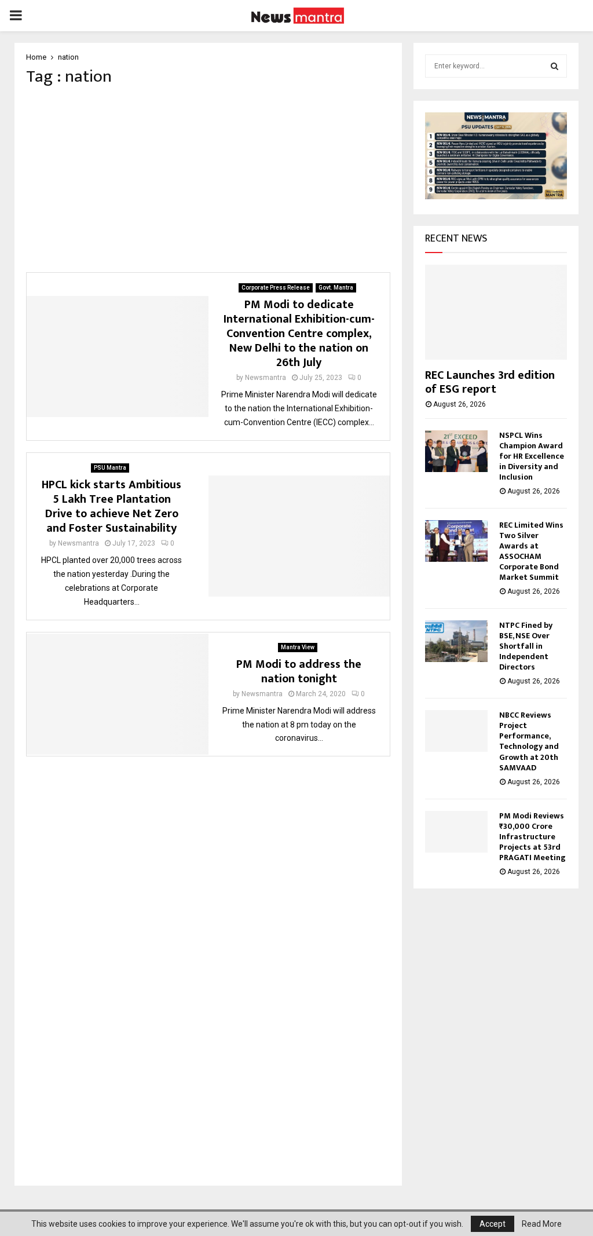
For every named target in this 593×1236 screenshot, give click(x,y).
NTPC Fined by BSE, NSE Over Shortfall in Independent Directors (525, 646)
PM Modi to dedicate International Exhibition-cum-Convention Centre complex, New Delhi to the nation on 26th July (299, 333)
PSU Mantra (110, 468)
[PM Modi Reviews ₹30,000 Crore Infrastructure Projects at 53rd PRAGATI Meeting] (456, 832)
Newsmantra (265, 378)
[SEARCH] (554, 66)
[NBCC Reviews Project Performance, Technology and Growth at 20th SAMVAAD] (456, 731)
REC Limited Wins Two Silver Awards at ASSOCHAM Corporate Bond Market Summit (531, 551)
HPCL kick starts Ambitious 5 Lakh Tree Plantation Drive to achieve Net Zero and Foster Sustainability (111, 506)
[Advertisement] (208, 179)
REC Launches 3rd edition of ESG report (490, 382)
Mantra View (297, 647)
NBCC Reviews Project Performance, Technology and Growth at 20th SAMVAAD (529, 741)
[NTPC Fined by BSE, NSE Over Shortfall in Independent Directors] (456, 641)
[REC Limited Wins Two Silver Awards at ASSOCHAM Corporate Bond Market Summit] (456, 541)
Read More (542, 1224)
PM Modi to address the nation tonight (298, 671)
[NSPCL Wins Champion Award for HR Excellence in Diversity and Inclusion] (456, 451)
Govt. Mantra (336, 287)
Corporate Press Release (275, 287)
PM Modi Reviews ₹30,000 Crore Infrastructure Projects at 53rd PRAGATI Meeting (532, 836)
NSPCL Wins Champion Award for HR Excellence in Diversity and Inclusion (531, 456)
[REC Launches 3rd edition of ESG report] (496, 312)
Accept (492, 1223)
